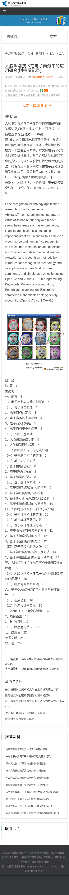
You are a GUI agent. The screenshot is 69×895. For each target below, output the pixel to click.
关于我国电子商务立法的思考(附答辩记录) (27, 799)
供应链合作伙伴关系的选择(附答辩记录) (26, 763)
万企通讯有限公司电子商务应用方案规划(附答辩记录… (34, 813)
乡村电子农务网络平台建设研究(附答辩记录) (28, 756)
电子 (29, 123)
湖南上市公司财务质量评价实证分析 (40, 669)
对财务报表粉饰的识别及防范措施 (25, 712)
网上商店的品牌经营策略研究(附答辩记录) (27, 777)
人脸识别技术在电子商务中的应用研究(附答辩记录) (32, 792)
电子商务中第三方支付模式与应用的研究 (26, 749)
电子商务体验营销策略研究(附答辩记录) (26, 770)
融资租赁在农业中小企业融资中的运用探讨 (27, 785)
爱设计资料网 (36, 53)
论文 (51, 53)
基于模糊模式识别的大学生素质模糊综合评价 (32, 689)
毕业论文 (24, 134)
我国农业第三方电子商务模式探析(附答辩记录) (29, 806)
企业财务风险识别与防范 (19, 718)
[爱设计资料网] (13, 5)
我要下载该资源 (34, 106)
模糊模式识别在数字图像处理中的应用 (28, 695)
